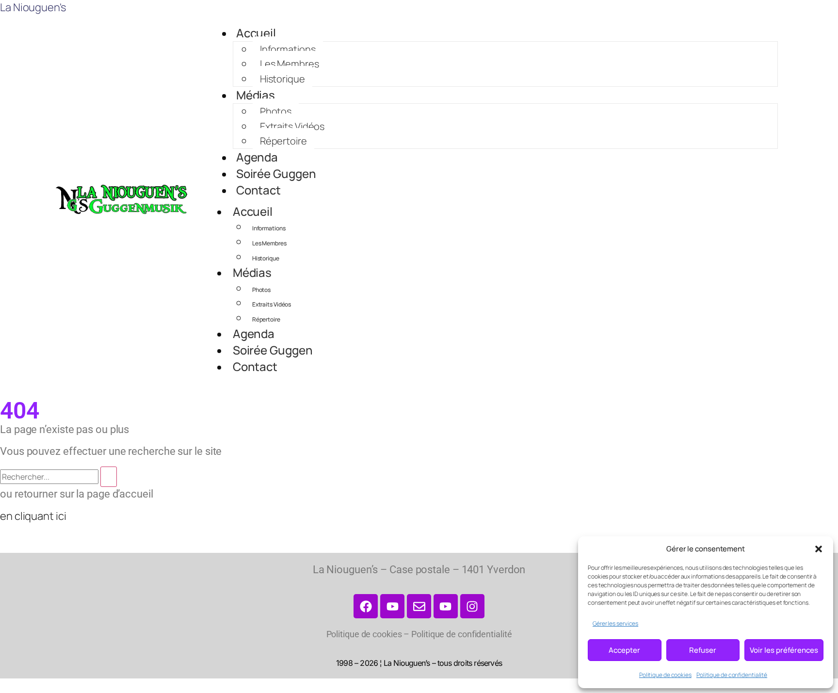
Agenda (257, 157)
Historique (282, 78)
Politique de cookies (665, 675)
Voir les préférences (784, 650)
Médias (255, 95)
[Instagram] (472, 606)
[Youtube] (446, 606)
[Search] (108, 477)
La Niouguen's (33, 7)
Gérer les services (615, 623)
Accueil (256, 33)
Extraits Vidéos (292, 126)
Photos (275, 111)
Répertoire (283, 140)
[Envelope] (419, 606)
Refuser (702, 650)
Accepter (624, 650)
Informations (288, 49)
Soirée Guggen (276, 173)
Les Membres (289, 63)
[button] (818, 549)
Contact (258, 190)
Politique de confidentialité (731, 675)
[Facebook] (366, 606)
